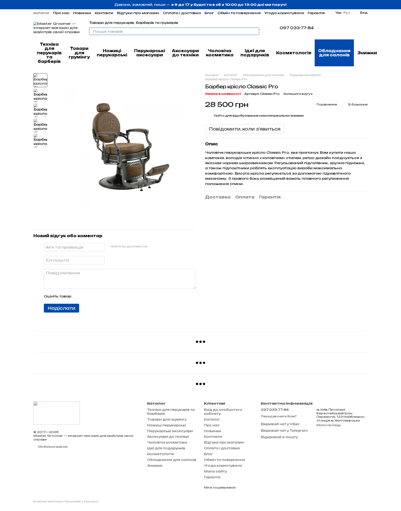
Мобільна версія (53, 446)
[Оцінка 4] (101, 296)
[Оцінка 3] (93, 296)
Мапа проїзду (329, 425)
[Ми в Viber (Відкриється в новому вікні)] (329, 28)
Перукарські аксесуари (149, 52)
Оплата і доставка (182, 13)
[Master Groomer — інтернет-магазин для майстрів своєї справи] (56, 412)
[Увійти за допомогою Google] (160, 246)
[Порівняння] (339, 28)
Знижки (367, 53)
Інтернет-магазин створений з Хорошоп (66, 501)
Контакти (104, 13)
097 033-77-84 (297, 28)
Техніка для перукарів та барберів (49, 53)
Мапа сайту (215, 471)
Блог (209, 13)
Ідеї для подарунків (254, 52)
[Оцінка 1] (79, 296)
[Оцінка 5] (108, 296)
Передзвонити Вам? (279, 416)
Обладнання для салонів (334, 52)
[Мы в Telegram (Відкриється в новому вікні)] (324, 28)
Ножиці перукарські (112, 52)
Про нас (61, 13)
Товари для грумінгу (79, 52)
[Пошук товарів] (255, 31)
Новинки (82, 13)
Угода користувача (284, 13)
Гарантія (316, 13)
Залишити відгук (298, 94)
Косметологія (293, 53)
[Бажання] (352, 28)
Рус (346, 12)
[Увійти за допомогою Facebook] (153, 246)
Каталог (41, 13)
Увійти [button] (218, 115)
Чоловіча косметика (219, 52)
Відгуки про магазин (138, 13)
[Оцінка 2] (86, 296)
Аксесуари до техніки (185, 52)
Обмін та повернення (239, 13)
